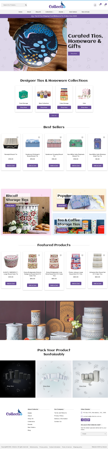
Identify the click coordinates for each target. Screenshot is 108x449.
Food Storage (23, 103)
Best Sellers (31, 427)
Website (94, 447)
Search (26, 5)
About (30, 416)
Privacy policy (44, 447)
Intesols (104, 447)
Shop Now (7, 53)
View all (54, 115)
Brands (30, 424)
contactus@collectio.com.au (92, 416)
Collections (31, 421)
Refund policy (34, 447)
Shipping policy (77, 447)
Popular (65, 196)
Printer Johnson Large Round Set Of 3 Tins (54, 273)
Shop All (30, 418)
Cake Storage (64, 103)
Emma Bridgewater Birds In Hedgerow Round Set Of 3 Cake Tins (11, 274)
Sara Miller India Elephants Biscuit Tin (32, 155)
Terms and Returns (60, 413)
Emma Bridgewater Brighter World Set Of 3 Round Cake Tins (97, 274)
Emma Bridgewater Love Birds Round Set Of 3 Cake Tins (32, 274)
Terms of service (67, 447)
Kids (84, 103)
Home (30, 413)
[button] (105, 5)
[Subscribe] (105, 434)
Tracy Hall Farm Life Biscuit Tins (97, 155)
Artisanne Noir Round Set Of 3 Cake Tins (76, 273)
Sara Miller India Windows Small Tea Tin (54, 155)
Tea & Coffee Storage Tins (69, 222)
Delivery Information (61, 418)
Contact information (54, 447)
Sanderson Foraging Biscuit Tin (11, 155)
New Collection (44, 103)
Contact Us (58, 421)
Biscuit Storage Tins (17, 198)
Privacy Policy (58, 416)
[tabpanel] (10, 152)
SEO (99, 447)
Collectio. (14, 447)
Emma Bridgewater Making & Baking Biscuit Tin (75, 155)
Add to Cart (11, 165)
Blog (29, 430)
